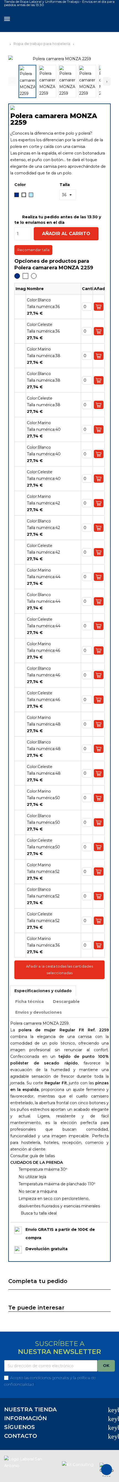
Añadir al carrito (66, 233)
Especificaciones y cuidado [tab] (43, 990)
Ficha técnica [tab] (29, 1001)
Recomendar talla (33, 250)
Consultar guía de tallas (32, 1155)
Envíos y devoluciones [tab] (38, 1012)
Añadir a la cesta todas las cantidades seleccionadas (59, 969)
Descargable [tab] (66, 1001)
